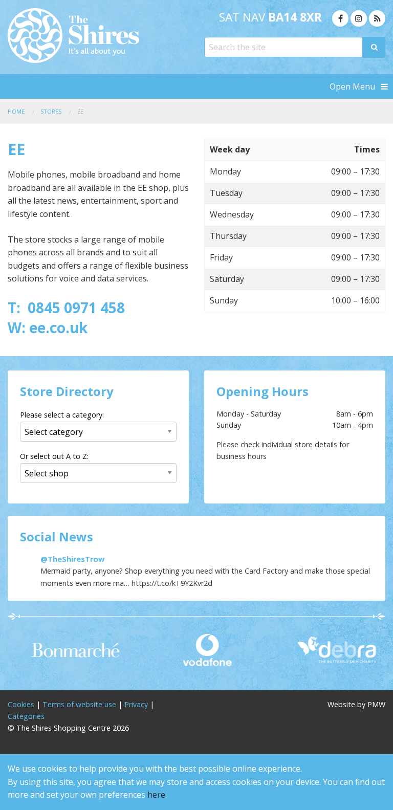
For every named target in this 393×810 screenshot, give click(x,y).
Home (16, 111)
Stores (50, 111)
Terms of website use (79, 704)
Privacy (136, 704)
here (156, 794)
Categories (26, 716)
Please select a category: (62, 415)
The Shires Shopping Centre (98, 35)
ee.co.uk (60, 327)
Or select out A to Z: (54, 456)
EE (80, 111)
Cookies (21, 704)
